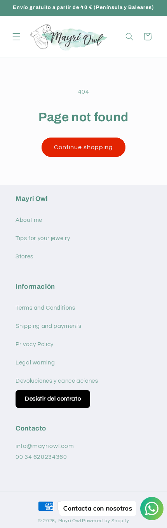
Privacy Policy (35, 344)
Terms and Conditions (45, 308)
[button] (16, 36)
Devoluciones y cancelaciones (57, 381)
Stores (24, 257)
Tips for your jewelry (43, 238)
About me (29, 220)
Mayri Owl (69, 521)
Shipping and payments (48, 326)
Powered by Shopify (105, 521)
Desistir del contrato (53, 399)
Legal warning (35, 363)
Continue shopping (83, 147)
